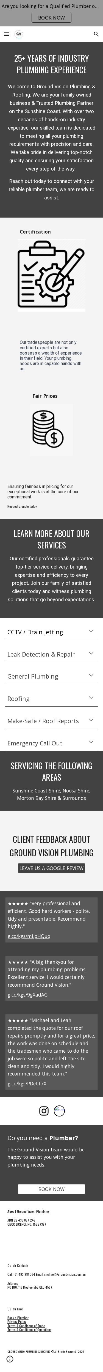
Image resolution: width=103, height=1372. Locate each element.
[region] (51, 13)
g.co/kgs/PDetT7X (27, 1083)
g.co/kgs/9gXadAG (28, 994)
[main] (51, 63)
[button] (6, 34)
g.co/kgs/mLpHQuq (29, 936)
